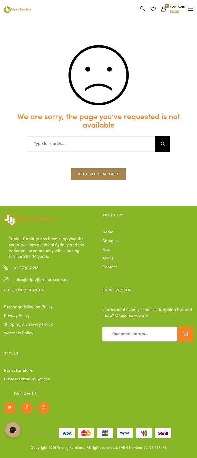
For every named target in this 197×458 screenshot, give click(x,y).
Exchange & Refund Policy (28, 307)
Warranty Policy (18, 333)
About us (110, 241)
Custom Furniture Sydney (27, 379)
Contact (109, 267)
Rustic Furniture (18, 371)
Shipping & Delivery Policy (28, 324)
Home (107, 232)
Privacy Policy (17, 316)
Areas (107, 258)
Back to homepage (98, 174)
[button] (173, 9)
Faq (105, 250)
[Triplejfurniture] (29, 220)
